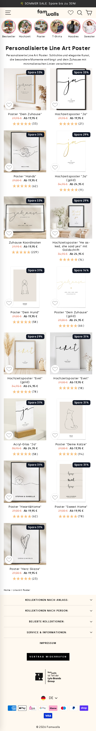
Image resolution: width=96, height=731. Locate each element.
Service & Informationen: (47, 632)
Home (7, 590)
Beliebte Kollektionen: (47, 621)
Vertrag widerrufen (48, 656)
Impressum (48, 643)
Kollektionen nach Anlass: (47, 600)
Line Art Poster (21, 590)
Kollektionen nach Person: (47, 610)
